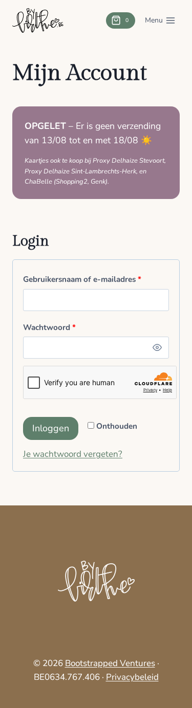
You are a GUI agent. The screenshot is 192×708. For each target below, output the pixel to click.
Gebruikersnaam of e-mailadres (84, 281)
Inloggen (50, 428)
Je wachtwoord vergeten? (72, 454)
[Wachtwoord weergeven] (157, 347)
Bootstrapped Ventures (110, 663)
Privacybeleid (132, 677)
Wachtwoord (52, 329)
